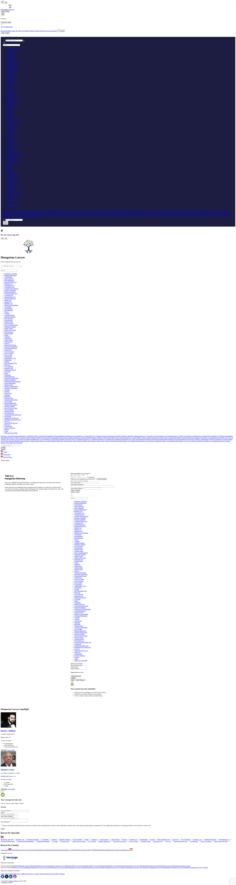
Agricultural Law (12, 61)
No (6, 238)
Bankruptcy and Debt (13, 48)
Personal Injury (11, 172)
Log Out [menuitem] (62, 31)
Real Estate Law (11, 187)
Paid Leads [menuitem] (43, 31)
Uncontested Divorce (13, 123)
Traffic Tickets (11, 103)
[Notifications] (3, 14)
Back (72, 680)
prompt (77, 490)
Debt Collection (11, 53)
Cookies (36, 874)
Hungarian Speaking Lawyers (181, 866)
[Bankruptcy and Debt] (79, 664)
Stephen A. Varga (7, 770)
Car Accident (10, 176)
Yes (2, 238)
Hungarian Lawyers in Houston (95, 867)
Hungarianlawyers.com (7, 9)
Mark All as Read (6, 22)
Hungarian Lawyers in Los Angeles (115, 867)
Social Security (11, 159)
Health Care (10, 75)
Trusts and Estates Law (13, 197)
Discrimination (11, 85)
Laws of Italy (10, 129)
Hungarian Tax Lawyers (165, 866)
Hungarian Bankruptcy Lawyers (20, 866)
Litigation (9, 169)
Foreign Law (10, 124)
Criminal (9, 88)
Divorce (9, 118)
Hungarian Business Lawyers (39, 866)
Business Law (11, 58)
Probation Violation (12, 101)
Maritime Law (11, 78)
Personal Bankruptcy (13, 56)
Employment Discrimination (15, 156)
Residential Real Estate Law (15, 194)
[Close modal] (2, 791)
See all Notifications (6, 27)
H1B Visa (9, 139)
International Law (12, 151)
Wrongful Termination (13, 162)
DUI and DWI (11, 93)
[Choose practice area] (71, 494)
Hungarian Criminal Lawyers (56, 866)
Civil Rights (10, 81)
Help (27, 874)
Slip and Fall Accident (13, 182)
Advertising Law (12, 60)
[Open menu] (2, 2)
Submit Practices (76, 676)
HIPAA (57, 874)
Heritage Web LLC (14, 881)
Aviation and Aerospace (14, 63)
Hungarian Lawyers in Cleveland (41, 867)
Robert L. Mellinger (8, 731)
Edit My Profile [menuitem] (10, 31)
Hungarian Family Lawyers (91, 866)
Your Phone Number (77, 484)
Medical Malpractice (13, 177)
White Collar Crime (12, 104)
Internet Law (10, 76)
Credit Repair (10, 51)
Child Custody (11, 114)
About (2, 874)
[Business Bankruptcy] (79, 665)
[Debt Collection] (79, 668)
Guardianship (10, 201)
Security (52, 874)
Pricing (12, 874)
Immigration (10, 134)
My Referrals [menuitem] (26, 31)
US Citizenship (11, 141)
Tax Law (9, 196)
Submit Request (80, 680)
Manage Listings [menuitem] (35, 31)
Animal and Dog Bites (13, 174)
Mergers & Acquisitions (13, 80)
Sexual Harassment (12, 157)
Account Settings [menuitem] (52, 31)
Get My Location (101, 479)
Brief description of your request (81, 473)
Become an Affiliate (20, 874)
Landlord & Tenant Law (14, 192)
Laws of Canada (11, 126)
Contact (7, 874)
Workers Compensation (13, 161)
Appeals (9, 166)
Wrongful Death (11, 186)
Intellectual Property (12, 144)
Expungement (11, 94)
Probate (9, 204)
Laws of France (11, 128)
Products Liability (12, 181)
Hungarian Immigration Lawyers (108, 866)
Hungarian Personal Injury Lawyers (128, 866)
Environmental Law (12, 73)
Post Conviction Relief (13, 99)
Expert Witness (11, 108)
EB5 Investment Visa (13, 138)
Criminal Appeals (12, 89)
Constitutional (11, 83)
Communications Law (13, 68)
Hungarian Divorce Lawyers (73, 866)
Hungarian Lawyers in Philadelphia (160, 867)
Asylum (9, 136)
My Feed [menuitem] (3, 31)
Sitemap (62, 874)
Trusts (8, 206)
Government (10, 131)
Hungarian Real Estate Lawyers (149, 866)
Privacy (9, 86)
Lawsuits (9, 164)
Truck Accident (11, 184)
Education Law (11, 106)
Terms (41, 874)
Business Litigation (12, 66)
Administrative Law (12, 133)
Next (72, 490)
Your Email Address (77, 488)
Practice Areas (75, 492)
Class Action (10, 167)
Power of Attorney (12, 202)
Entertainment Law (12, 71)
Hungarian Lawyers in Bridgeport (21, 867)
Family (9, 109)
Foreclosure (10, 191)
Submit (73, 678)
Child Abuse (10, 113)
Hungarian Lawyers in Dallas (59, 867)
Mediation (10, 171)
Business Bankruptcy (13, 50)
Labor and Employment (13, 153)
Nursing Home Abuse (13, 179)
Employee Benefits (12, 154)
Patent (8, 148)
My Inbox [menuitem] (19, 31)
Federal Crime (11, 96)
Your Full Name (76, 483)
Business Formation (12, 65)
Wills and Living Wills (13, 207)
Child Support (11, 116)
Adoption (9, 111)
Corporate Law (11, 70)
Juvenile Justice (11, 98)
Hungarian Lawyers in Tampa (199, 867)
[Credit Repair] (79, 667)
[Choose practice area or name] (21, 266)
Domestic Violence (12, 91)
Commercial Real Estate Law (15, 189)
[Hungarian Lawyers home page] (10, 8)
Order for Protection (12, 119)
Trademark (10, 149)
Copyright (10, 146)
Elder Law (10, 199)
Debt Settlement (11, 55)
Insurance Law (11, 143)
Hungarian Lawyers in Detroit (77, 867)
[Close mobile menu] (6, 3)
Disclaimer (46, 874)
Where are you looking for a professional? (83, 479)
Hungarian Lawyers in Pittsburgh (180, 867)
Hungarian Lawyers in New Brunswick (137, 867)
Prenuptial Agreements (13, 121)
